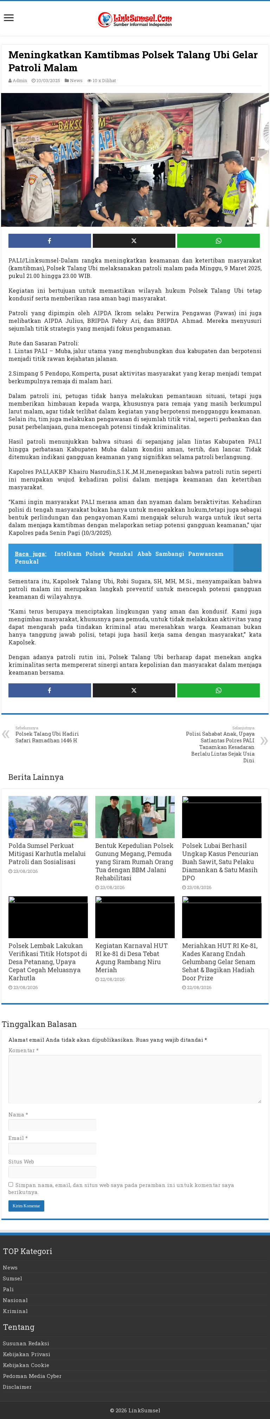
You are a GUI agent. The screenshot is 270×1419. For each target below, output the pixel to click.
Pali (8, 1289)
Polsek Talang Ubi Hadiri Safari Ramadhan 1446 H (47, 734)
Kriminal (15, 1310)
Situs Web (21, 1161)
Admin (20, 80)
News (76, 80)
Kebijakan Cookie (26, 1364)
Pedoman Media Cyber (32, 1375)
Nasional (15, 1300)
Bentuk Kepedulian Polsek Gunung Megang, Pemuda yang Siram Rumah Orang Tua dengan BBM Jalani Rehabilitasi (134, 862)
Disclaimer (17, 1386)
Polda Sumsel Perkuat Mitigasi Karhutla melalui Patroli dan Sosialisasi (47, 854)
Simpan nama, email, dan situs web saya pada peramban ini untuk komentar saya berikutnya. (121, 1188)
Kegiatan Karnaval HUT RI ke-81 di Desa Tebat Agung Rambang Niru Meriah (131, 958)
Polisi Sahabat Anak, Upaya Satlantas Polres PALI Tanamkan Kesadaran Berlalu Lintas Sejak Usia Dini (220, 744)
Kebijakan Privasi (26, 1354)
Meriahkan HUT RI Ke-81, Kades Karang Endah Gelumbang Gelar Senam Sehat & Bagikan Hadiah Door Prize (219, 962)
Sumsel (12, 1278)
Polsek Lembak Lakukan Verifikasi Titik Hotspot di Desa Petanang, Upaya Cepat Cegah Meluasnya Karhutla (47, 962)
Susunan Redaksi (26, 1343)
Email (18, 1137)
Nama (18, 1114)
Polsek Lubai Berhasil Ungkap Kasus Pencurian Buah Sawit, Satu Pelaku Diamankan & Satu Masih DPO (220, 862)
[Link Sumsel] (135, 18)
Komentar (23, 1050)
